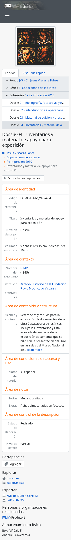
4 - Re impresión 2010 (39, 95)
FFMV (24, 268)
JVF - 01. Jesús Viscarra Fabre (38, 80)
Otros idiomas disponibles (24, 178)
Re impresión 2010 (19, 162)
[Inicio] (35, 5)
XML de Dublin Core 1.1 (22, 496)
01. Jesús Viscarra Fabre (18, 153)
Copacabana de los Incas (24, 157)
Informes (13, 478)
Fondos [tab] (10, 73)
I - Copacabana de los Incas (37, 88)
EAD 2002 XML (16, 500)
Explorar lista (16, 483)
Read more (34, 350)
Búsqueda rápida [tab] (33, 73)
